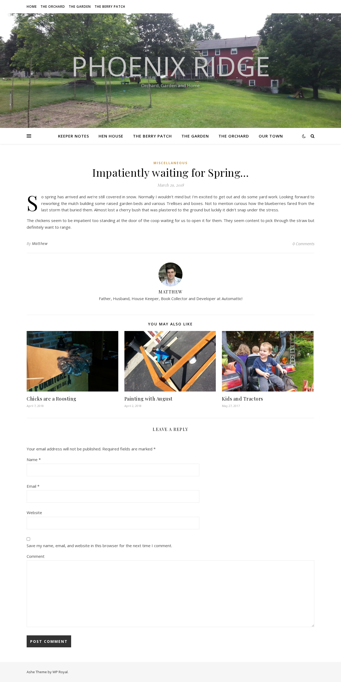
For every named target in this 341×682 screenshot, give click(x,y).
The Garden (80, 6)
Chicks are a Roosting (51, 399)
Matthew (40, 243)
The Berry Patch (110, 6)
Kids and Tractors (242, 399)
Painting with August (148, 399)
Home (32, 6)
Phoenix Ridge (170, 66)
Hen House (111, 136)
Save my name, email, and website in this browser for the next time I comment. (99, 545)
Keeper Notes (73, 136)
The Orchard (52, 6)
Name (34, 459)
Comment (35, 556)
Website (34, 512)
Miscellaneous (170, 163)
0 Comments (303, 243)
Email (33, 486)
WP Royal (60, 671)
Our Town (271, 136)
